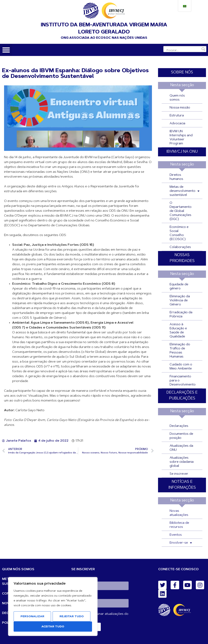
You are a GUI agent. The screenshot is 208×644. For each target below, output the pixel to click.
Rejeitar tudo (72, 616)
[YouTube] (187, 585)
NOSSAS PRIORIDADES (182, 258)
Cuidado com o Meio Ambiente (181, 366)
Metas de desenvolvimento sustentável (182, 191)
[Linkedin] (162, 593)
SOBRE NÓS (182, 72)
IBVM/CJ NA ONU (182, 152)
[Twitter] (162, 585)
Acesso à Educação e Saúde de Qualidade (178, 330)
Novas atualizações (179, 513)
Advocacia (177, 123)
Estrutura (177, 115)
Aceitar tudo (52, 626)
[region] (53, 606)
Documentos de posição (181, 436)
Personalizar (32, 616)
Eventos (176, 535)
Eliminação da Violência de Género (180, 300)
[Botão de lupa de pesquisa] (203, 49)
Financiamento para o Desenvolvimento (183, 380)
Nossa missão (180, 107)
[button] (6, 50)
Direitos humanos (176, 177)
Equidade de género (179, 286)
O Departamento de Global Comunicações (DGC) (181, 211)
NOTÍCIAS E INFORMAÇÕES (182, 485)
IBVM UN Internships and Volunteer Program (181, 137)
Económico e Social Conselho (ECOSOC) (179, 233)
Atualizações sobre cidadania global (182, 462)
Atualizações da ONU (181, 448)
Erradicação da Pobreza (181, 314)
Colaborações (180, 247)
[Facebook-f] (175, 585)
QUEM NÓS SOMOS (18, 569)
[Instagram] (200, 585)
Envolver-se (179, 542)
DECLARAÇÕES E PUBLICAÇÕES (182, 395)
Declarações (179, 426)
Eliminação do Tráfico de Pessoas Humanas (180, 350)
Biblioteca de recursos (179, 525)
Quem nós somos (177, 97)
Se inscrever (179, 473)
